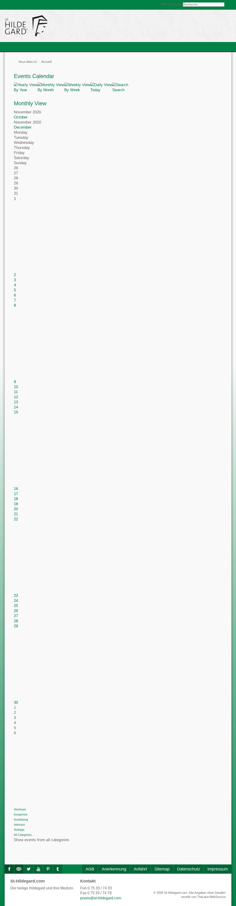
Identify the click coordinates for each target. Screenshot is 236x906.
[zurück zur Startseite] (68, 26)
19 (16, 504)
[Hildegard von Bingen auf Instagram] (19, 869)
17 (16, 494)
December (23, 127)
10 (16, 387)
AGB (90, 869)
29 (16, 626)
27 (16, 616)
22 (16, 519)
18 (16, 499)
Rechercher (172, 4)
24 (16, 600)
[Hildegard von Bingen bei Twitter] (28, 869)
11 (16, 392)
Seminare (20, 809)
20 (16, 509)
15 (16, 412)
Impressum (217, 869)
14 (16, 407)
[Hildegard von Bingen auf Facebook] (9, 869)
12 (16, 397)
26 (16, 611)
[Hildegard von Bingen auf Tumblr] (57, 869)
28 (16, 621)
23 (16, 595)
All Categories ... (24, 835)
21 (16, 514)
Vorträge (19, 829)
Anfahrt (140, 869)
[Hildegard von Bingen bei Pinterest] (48, 869)
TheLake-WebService (211, 897)
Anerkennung (114, 869)
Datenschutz (188, 869)
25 (16, 606)
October (21, 117)
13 (16, 402)
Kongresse (20, 814)
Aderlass (19, 824)
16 (16, 488)
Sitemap (162, 869)
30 (16, 702)
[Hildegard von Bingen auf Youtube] (38, 869)
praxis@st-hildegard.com (100, 898)
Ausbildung (21, 819)
